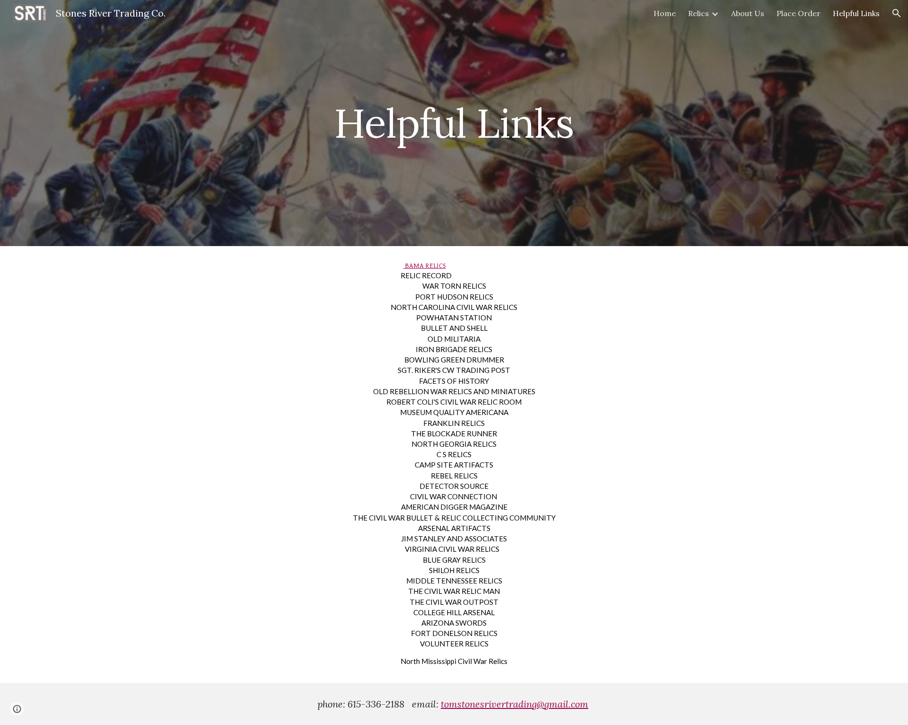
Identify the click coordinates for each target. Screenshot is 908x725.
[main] (454, 123)
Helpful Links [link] (856, 13)
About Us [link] (747, 13)
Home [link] (665, 13)
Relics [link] (698, 13)
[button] (896, 13)
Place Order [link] (799, 13)
